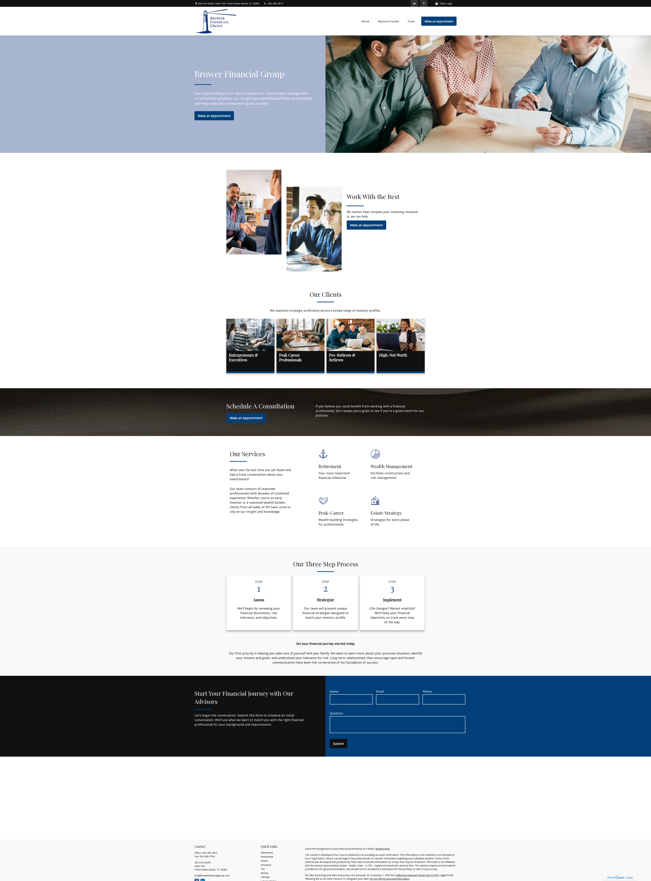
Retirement (267, 852)
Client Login (445, 3)
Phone (427, 691)
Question (336, 713)
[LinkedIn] (414, 3)
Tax (263, 868)
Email (380, 691)
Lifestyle (265, 877)
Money (264, 873)
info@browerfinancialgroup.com (212, 875)
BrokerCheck (383, 848)
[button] (365, 21)
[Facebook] (424, 3)
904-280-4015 (275, 3)
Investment (267, 856)
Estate (264, 860)
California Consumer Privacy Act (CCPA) (417, 875)
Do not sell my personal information (389, 878)
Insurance (266, 864)
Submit (338, 744)
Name (334, 691)
